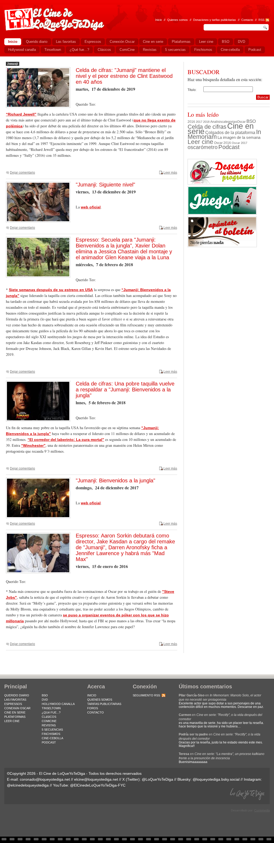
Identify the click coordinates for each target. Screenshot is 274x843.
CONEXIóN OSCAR (17, 708)
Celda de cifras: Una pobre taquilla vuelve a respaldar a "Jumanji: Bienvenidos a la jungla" (125, 389)
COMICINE (49, 721)
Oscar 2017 (239, 142)
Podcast (228, 147)
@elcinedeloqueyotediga (28, 785)
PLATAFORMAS (14, 716)
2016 (191, 121)
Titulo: (192, 90)
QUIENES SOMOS (99, 699)
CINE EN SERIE (14, 712)
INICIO (91, 695)
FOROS (92, 708)
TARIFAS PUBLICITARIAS (104, 703)
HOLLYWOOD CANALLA (58, 703)
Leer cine (200, 141)
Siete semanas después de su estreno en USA (51, 290)
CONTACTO (95, 712)
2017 (199, 121)
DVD (45, 699)
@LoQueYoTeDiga (157, 779)
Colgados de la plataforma (230, 132)
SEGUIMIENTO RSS (146, 695)
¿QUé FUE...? (51, 712)
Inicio (158, 19)
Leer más (170, 172)
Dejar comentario (22, 172)
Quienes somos (177, 19)
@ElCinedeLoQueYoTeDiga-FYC (97, 785)
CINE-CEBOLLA (52, 738)
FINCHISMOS (51, 733)
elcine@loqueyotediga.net (96, 779)
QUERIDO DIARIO (16, 695)
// (256, 19)
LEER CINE (12, 721)
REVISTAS (49, 725)
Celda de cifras (207, 126)
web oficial (91, 207)
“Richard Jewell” (21, 114)
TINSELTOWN (51, 708)
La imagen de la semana (239, 137)
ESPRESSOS (13, 703)
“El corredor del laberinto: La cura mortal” (66, 439)
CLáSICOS (49, 716)
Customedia (262, 810)
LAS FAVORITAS (15, 699)
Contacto (247, 19)
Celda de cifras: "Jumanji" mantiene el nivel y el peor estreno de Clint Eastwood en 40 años (124, 76)
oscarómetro (203, 147)
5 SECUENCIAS (52, 729)
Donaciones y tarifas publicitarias (214, 19)
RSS (261, 19)
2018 (206, 121)
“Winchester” (33, 445)
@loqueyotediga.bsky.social (216, 779)
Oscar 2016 (222, 142)
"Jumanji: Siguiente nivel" (105, 185)
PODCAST (49, 742)
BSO (251, 121)
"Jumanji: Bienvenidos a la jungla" (115, 480)
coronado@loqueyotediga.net (45, 779)
